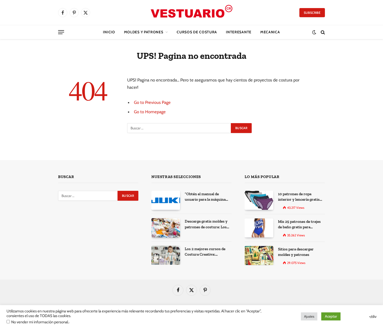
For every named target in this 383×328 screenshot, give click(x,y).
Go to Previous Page (152, 102)
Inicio (109, 32)
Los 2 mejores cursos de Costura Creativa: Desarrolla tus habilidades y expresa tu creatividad (207, 252)
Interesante (238, 32)
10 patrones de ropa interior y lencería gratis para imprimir (299, 197)
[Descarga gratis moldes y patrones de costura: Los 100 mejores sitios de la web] (165, 227)
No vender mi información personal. (40, 322)
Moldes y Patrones (143, 32)
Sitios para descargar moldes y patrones (296, 252)
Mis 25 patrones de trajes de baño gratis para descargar (299, 224)
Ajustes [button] (309, 316)
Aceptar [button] (331, 316)
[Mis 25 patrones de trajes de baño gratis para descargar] (259, 227)
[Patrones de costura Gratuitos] (191, 12)
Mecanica (270, 32)
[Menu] (61, 32)
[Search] (322, 32)
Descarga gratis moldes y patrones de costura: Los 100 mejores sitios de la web (208, 224)
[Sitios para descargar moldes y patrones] (259, 255)
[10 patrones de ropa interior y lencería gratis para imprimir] (259, 200)
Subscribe (312, 13)
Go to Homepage (150, 111)
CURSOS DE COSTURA (197, 32)
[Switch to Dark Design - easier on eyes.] (314, 32)
